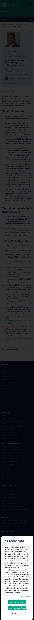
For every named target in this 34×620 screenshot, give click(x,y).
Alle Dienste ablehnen (17, 608)
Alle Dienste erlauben (17, 602)
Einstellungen (17, 614)
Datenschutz (25, 596)
